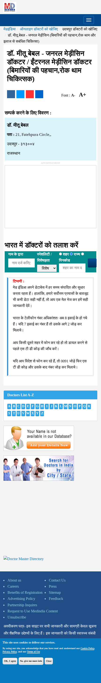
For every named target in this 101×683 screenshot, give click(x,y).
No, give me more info (31, 661)
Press (53, 586)
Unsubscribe (17, 617)
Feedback (56, 599)
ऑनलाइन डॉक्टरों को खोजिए (39, 29)
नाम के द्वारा (15, 254)
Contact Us (57, 580)
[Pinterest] (30, 94)
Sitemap (55, 592)
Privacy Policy (10, 651)
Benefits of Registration (25, 592)
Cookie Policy (87, 648)
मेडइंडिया (10, 29)
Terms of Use (33, 651)
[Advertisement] (40, 195)
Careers (13, 586)
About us (14, 580)
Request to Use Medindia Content (33, 611)
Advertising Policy (21, 599)
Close (48, 661)
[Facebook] (11, 94)
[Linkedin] (39, 94)
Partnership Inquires (22, 605)
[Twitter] (20, 94)
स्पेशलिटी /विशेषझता (44, 257)
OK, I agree (10, 661)
